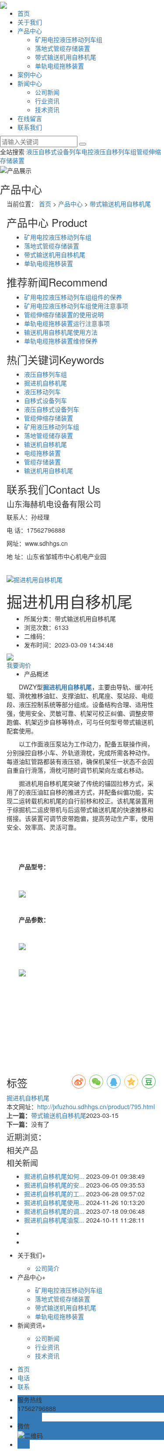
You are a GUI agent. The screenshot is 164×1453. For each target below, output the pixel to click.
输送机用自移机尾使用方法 (61, 332)
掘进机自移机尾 (45, 382)
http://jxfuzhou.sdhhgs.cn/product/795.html (96, 1106)
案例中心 (29, 74)
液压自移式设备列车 (53, 151)
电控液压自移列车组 (108, 151)
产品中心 (29, 30)
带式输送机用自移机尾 (65, 57)
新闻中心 (29, 83)
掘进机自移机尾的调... (54, 1211)
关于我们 (29, 22)
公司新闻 (47, 92)
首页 (23, 13)
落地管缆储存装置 (48, 435)
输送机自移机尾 (45, 444)
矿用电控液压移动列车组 (68, 39)
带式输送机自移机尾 (58, 1115)
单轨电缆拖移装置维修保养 (61, 340)
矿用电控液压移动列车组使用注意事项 (76, 305)
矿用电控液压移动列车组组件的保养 (73, 297)
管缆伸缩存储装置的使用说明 (64, 314)
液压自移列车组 (45, 374)
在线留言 (29, 118)
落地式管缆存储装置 (62, 48)
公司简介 (47, 1268)
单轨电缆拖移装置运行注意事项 (67, 323)
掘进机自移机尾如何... (54, 1176)
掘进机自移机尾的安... (54, 1185)
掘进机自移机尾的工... (54, 1193)
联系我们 (29, 127)
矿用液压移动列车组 (51, 426)
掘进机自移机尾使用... (54, 1202)
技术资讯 (47, 109)
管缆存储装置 (42, 461)
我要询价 (19, 665)
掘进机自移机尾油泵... (54, 1220)
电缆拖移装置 (42, 453)
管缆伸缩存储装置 (48, 418)
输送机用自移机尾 (48, 470)
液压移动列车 (42, 391)
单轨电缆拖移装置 (59, 65)
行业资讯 (47, 100)
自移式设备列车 (45, 400)
